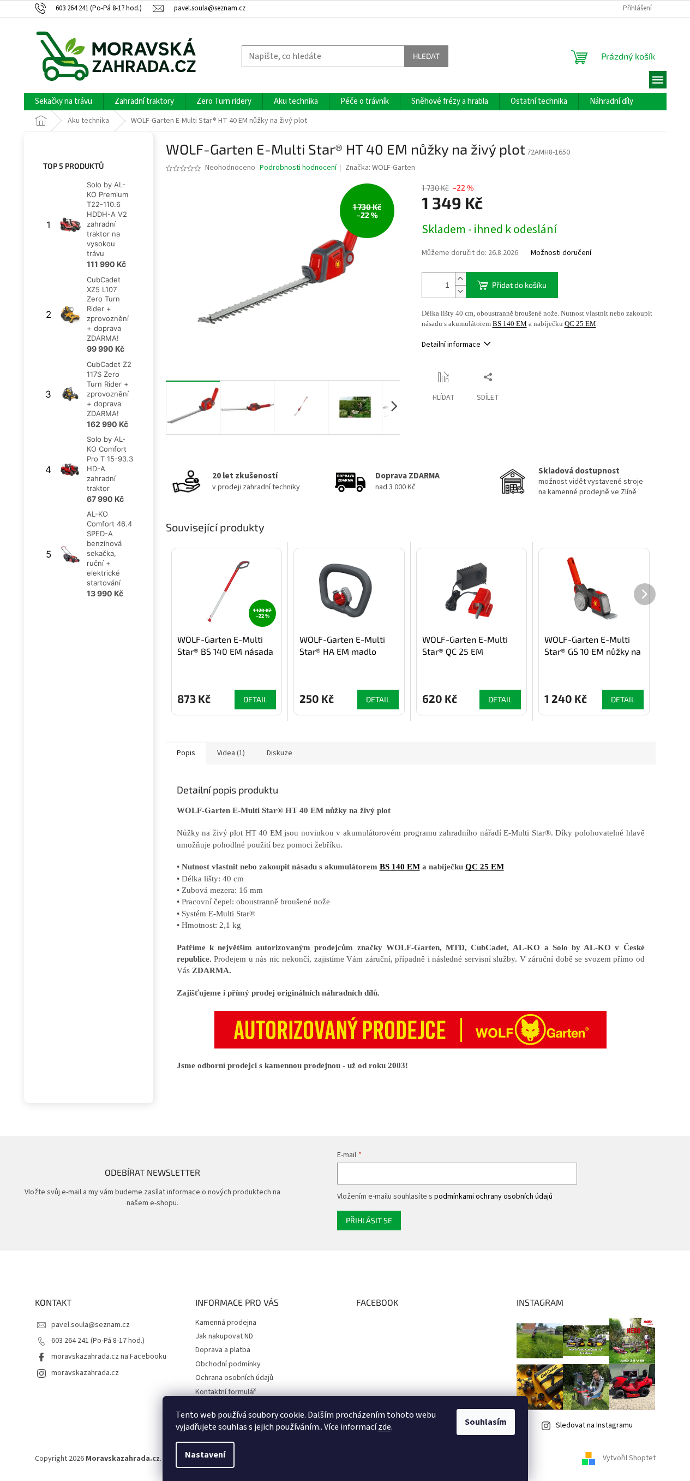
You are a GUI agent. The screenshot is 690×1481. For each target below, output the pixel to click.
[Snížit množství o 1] (460, 291)
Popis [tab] (186, 753)
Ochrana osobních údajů (234, 1377)
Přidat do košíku (519, 284)
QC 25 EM (580, 323)
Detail (255, 699)
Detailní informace (451, 344)
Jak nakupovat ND (224, 1336)
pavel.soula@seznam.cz (90, 1324)
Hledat (426, 56)
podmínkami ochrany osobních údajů (493, 1196)
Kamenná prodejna (225, 1322)
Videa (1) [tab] (231, 753)
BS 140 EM (510, 323)
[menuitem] (63, 101)
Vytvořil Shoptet (629, 1458)
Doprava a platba (222, 1349)
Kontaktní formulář (225, 1392)
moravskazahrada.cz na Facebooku (108, 1356)
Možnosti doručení (561, 253)
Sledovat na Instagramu (594, 1425)
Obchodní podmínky (228, 1364)
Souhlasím (486, 1422)
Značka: (380, 167)
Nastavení (205, 1455)
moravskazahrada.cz (85, 1372)
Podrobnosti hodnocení (298, 168)
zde (384, 1427)
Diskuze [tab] (279, 753)
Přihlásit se (369, 1220)
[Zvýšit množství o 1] (460, 278)
